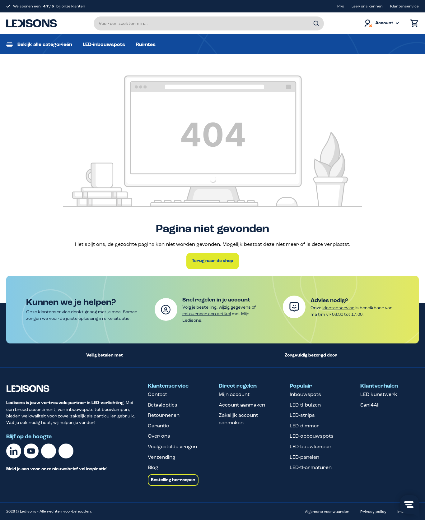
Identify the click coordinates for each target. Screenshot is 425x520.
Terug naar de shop (212, 261)
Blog (153, 467)
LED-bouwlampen (310, 446)
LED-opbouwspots (312, 436)
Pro (340, 6)
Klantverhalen (379, 386)
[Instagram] (65, 451)
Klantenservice (404, 6)
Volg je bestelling (199, 307)
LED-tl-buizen (305, 405)
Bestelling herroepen (173, 480)
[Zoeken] (316, 23)
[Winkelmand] (413, 23)
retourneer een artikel (206, 313)
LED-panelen (304, 457)
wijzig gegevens (235, 307)
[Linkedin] (13, 451)
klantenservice (338, 308)
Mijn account (234, 394)
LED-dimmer (305, 426)
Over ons (159, 436)
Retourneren (164, 415)
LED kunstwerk (378, 394)
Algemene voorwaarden (327, 511)
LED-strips (302, 415)
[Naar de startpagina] (31, 23)
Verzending (161, 457)
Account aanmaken (242, 405)
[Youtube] (31, 451)
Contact (157, 394)
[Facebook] (48, 451)
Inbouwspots (305, 394)
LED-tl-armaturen (311, 467)
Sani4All (370, 405)
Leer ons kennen (367, 6)
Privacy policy (373, 511)
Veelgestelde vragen (172, 446)
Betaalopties (162, 405)
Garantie (158, 426)
